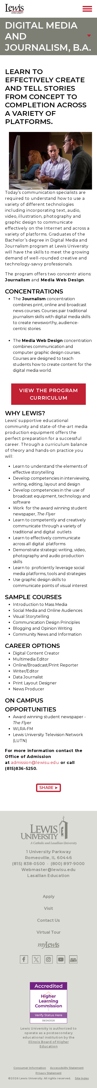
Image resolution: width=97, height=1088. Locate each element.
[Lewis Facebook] (24, 959)
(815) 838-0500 (28, 863)
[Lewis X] (36, 959)
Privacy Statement (48, 1073)
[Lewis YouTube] (61, 959)
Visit (48, 908)
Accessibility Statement (67, 1068)
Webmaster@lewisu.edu (48, 869)
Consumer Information (29, 1068)
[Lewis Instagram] (49, 959)
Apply (48, 896)
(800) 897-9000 (68, 863)
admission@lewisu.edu (35, 762)
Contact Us (48, 920)
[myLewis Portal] (48, 945)
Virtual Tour (49, 932)
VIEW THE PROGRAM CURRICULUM (48, 394)
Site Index (82, 1078)
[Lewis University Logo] (14, 9)
